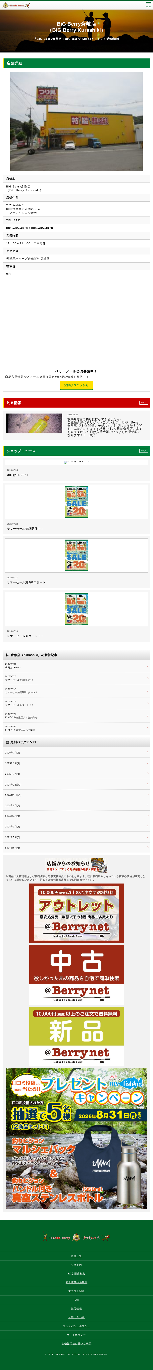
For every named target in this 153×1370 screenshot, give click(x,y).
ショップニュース (77, 451)
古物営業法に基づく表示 (76, 1343)
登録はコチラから (76, 385)
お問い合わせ (76, 1317)
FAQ (76, 1299)
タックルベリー (20, 5)
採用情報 (76, 1308)
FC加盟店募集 (76, 1273)
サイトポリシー (76, 1334)
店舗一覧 (76, 1256)
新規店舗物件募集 (76, 1282)
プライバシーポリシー (76, 1326)
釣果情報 (77, 403)
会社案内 (76, 1264)
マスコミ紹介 (76, 1291)
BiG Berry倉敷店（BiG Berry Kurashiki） (76, 27)
